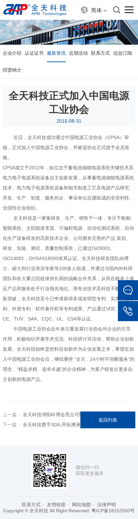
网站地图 (81, 504)
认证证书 (34, 53)
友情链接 (56, 504)
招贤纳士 (12, 70)
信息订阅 (122, 53)
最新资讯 (56, 53)
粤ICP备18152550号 (113, 510)
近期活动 (78, 53)
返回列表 (107, 420)
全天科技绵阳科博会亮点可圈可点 (57, 414)
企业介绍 (12, 53)
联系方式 (100, 53)
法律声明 (106, 504)
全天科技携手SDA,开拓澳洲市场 (55, 424)
